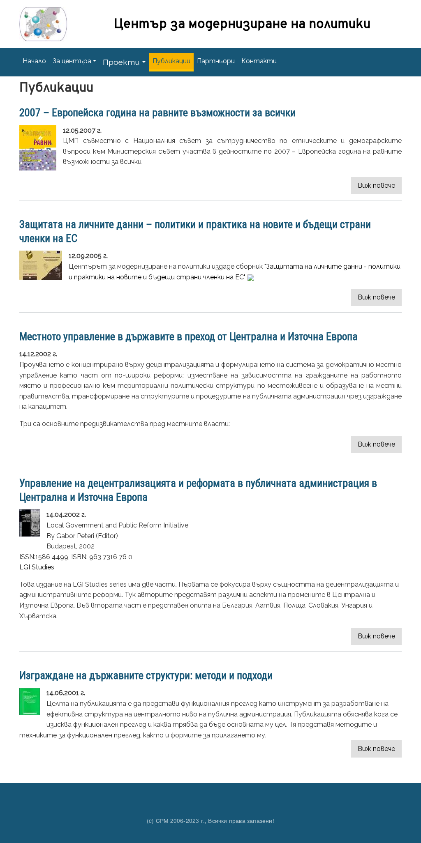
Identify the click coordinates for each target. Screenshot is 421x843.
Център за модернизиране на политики (242, 24)
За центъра (72, 61)
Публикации (171, 61)
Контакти (259, 61)
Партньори (216, 61)
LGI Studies (36, 567)
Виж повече (376, 185)
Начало (34, 61)
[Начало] (43, 17)
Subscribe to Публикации (28, 779)
